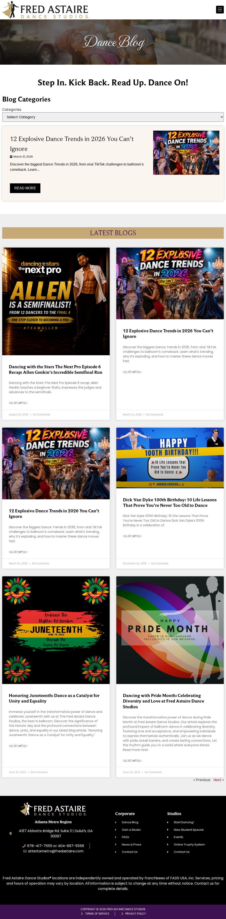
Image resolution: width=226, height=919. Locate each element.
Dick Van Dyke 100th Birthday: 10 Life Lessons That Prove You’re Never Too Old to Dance (170, 502)
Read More (25, 188)
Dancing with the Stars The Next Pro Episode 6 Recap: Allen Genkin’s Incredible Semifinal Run (55, 369)
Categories (11, 109)
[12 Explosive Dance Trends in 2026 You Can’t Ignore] (186, 153)
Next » (218, 779)
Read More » (18, 403)
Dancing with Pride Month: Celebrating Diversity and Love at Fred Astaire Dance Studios (163, 701)
